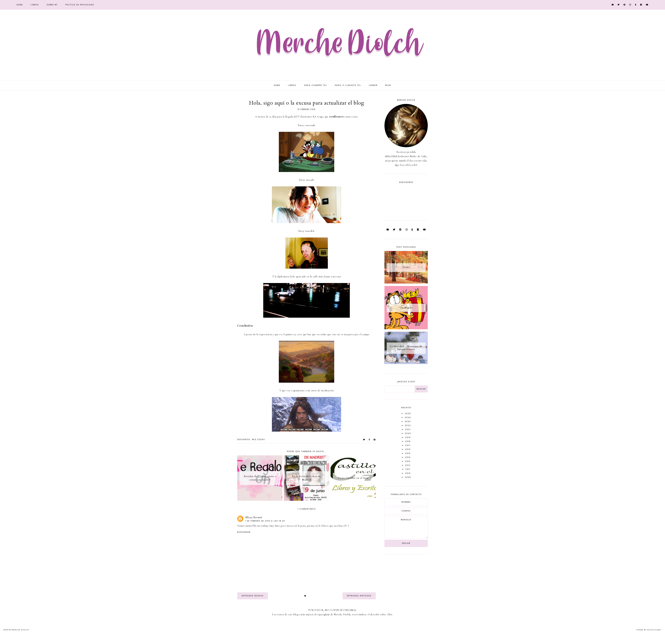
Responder (244, 532)
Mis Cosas (258, 439)
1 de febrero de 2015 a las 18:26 (265, 521)
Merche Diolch (20, 630)
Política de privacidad (79, 4)
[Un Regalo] (406, 328)
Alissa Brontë (253, 517)
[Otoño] (406, 282)
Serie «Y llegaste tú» (348, 85)
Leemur (373, 85)
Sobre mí (52, 4)
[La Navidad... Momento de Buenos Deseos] (406, 363)
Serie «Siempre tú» (315, 85)
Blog (388, 85)
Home (20, 4)
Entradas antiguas (359, 595)
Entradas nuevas (253, 595)
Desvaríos (243, 439)
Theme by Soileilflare (648, 630)
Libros (35, 4)
